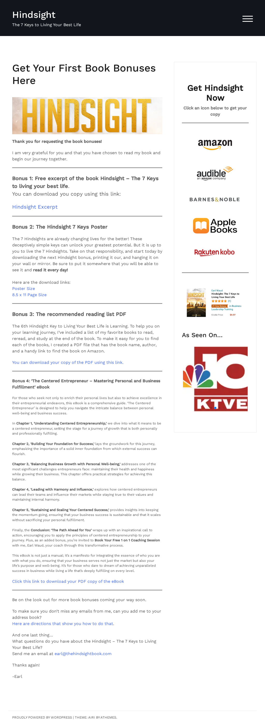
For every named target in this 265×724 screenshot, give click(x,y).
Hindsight (33, 14)
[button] (211, 408)
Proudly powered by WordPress (42, 717)
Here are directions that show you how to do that (62, 623)
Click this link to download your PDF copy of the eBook (68, 581)
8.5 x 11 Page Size (29, 294)
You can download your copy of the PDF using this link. (67, 362)
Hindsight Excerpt (34, 207)
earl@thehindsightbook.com (83, 653)
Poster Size (23, 288)
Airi (91, 717)
